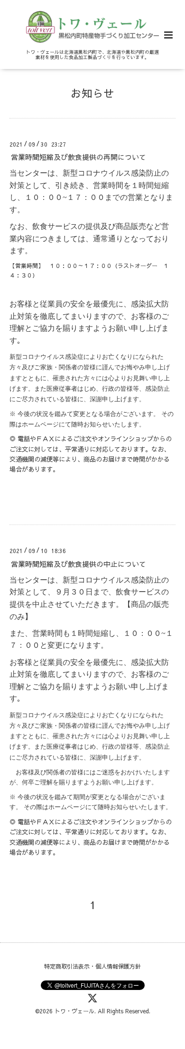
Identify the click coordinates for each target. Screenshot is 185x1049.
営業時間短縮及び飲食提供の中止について (78, 563)
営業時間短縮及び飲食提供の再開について (78, 157)
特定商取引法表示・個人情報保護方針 (92, 966)
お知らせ (92, 93)
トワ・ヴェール (74, 1011)
